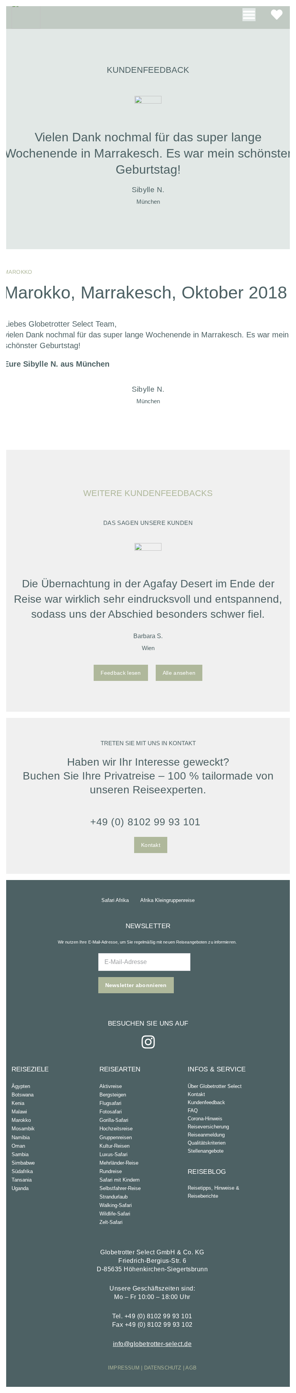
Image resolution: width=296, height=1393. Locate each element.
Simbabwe (23, 1163)
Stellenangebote (206, 1151)
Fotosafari (110, 1112)
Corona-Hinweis (205, 1118)
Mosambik (23, 1128)
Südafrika (22, 1171)
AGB (191, 1368)
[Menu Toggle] (249, 14)
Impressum (124, 1368)
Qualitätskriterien (206, 1143)
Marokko (21, 1120)
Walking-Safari (115, 1205)
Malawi (19, 1112)
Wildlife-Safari (114, 1214)
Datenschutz (163, 1368)
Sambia (20, 1154)
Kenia (18, 1103)
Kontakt (196, 1094)
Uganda (20, 1188)
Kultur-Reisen (114, 1146)
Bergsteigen (112, 1095)
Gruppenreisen (115, 1137)
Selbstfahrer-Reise (120, 1188)
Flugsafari (110, 1103)
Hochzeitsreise (116, 1128)
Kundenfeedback (206, 1102)
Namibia (21, 1137)
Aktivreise (110, 1086)
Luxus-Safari (113, 1154)
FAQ (193, 1110)
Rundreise (110, 1171)
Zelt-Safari (111, 1222)
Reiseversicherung (208, 1127)
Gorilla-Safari (113, 1120)
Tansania (22, 1180)
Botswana (23, 1095)
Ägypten (21, 1086)
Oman (18, 1146)
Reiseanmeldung (206, 1135)
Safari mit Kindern (119, 1180)
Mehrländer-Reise (118, 1163)
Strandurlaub (113, 1197)
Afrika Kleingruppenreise (167, 900)
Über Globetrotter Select (215, 1086)
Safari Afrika (115, 900)
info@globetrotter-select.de (152, 1344)
